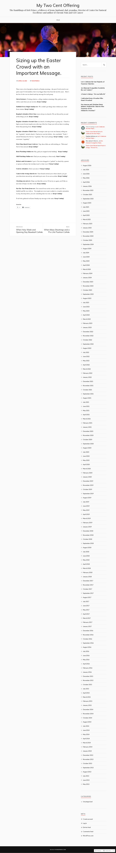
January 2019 (87, 527)
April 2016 (86, 664)
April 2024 (86, 265)
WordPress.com (88, 836)
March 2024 (87, 269)
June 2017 (86, 606)
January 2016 (87, 672)
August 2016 (87, 647)
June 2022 (86, 356)
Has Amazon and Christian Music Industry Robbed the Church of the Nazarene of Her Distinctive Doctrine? (92, 107)
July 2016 (86, 651)
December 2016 (88, 630)
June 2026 (86, 174)
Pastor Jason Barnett (92, 131)
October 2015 (87, 684)
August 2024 (87, 248)
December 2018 (88, 531)
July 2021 (86, 402)
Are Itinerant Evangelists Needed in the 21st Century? (93, 89)
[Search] (103, 65)
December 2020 (88, 431)
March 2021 (87, 419)
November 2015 (88, 680)
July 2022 (86, 352)
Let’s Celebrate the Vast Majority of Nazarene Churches (92, 83)
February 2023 (87, 323)
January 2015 (87, 705)
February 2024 (87, 273)
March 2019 (87, 518)
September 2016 (88, 643)
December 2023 (88, 282)
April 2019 (86, 514)
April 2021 (86, 414)
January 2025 (87, 228)
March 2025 (87, 219)
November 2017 (88, 585)
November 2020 (88, 435)
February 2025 (87, 224)
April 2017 (86, 614)
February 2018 (87, 572)
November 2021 (88, 385)
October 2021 (87, 390)
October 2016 (87, 639)
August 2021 (87, 398)
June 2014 (86, 730)
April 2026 (86, 182)
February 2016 (87, 668)
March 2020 (87, 469)
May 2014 (86, 734)
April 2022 (86, 365)
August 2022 (87, 348)
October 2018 (87, 539)
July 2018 (86, 552)
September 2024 (88, 244)
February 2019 (87, 522)
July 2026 (86, 169)
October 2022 (87, 340)
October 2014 (87, 718)
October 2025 (87, 194)
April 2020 (86, 464)
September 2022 (88, 344)
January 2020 (87, 477)
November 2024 (88, 236)
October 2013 (87, 763)
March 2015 (87, 697)
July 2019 (86, 502)
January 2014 (87, 751)
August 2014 (87, 722)
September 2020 (88, 444)
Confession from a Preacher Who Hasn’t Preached (92, 99)
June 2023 (86, 307)
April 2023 (86, 315)
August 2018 (87, 547)
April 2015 (86, 693)
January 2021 (87, 427)
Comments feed (88, 831)
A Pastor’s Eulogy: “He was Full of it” (93, 94)
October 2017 (87, 589)
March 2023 (87, 319)
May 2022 (86, 361)
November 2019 (88, 485)
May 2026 (86, 178)
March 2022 (87, 369)
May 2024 (86, 261)
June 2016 (86, 655)
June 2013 (86, 780)
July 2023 (86, 302)
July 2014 (86, 726)
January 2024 (87, 277)
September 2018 (88, 543)
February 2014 (87, 747)
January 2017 (87, 626)
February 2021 (87, 423)
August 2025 (87, 203)
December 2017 (88, 581)
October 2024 (87, 240)
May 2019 (86, 510)
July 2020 (86, 452)
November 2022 (88, 336)
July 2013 (86, 776)
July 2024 (86, 253)
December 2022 (88, 332)
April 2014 (86, 738)
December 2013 (88, 755)
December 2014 (88, 709)
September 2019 (88, 493)
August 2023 (87, 298)
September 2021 (88, 394)
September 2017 (88, 593)
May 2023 (86, 311)
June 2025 (86, 211)
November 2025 (88, 190)
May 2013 (86, 784)
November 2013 (88, 759)
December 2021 (88, 381)
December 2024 (88, 232)
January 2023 (87, 327)
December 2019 (88, 481)
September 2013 (88, 767)
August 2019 (87, 498)
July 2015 (86, 689)
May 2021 (86, 410)
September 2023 (88, 294)
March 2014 (87, 743)
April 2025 (86, 215)
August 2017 (87, 597)
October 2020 (87, 439)
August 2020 (87, 448)
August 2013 (87, 772)
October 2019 (87, 489)
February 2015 (87, 701)
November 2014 (88, 714)
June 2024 (86, 257)
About (58, 20)
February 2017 (87, 622)
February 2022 (87, 373)
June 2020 (86, 456)
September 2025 (88, 199)
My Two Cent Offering (58, 5)
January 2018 (87, 577)
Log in (85, 823)
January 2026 (87, 186)
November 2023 (88, 286)
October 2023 (87, 290)
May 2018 (86, 560)
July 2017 (86, 601)
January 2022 (87, 377)
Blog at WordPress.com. (58, 849)
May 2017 (86, 610)
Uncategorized (87, 802)
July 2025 (86, 207)
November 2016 (88, 635)
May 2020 (86, 460)
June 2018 (86, 556)
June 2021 (86, 406)
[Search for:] (93, 65)
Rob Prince (36, 81)
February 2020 (87, 473)
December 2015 (88, 676)
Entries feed (87, 827)
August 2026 (87, 165)
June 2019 (86, 506)
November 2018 (88, 535)
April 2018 (86, 564)
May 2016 (86, 659)
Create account (88, 819)
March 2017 (87, 618)
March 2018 (87, 568)
